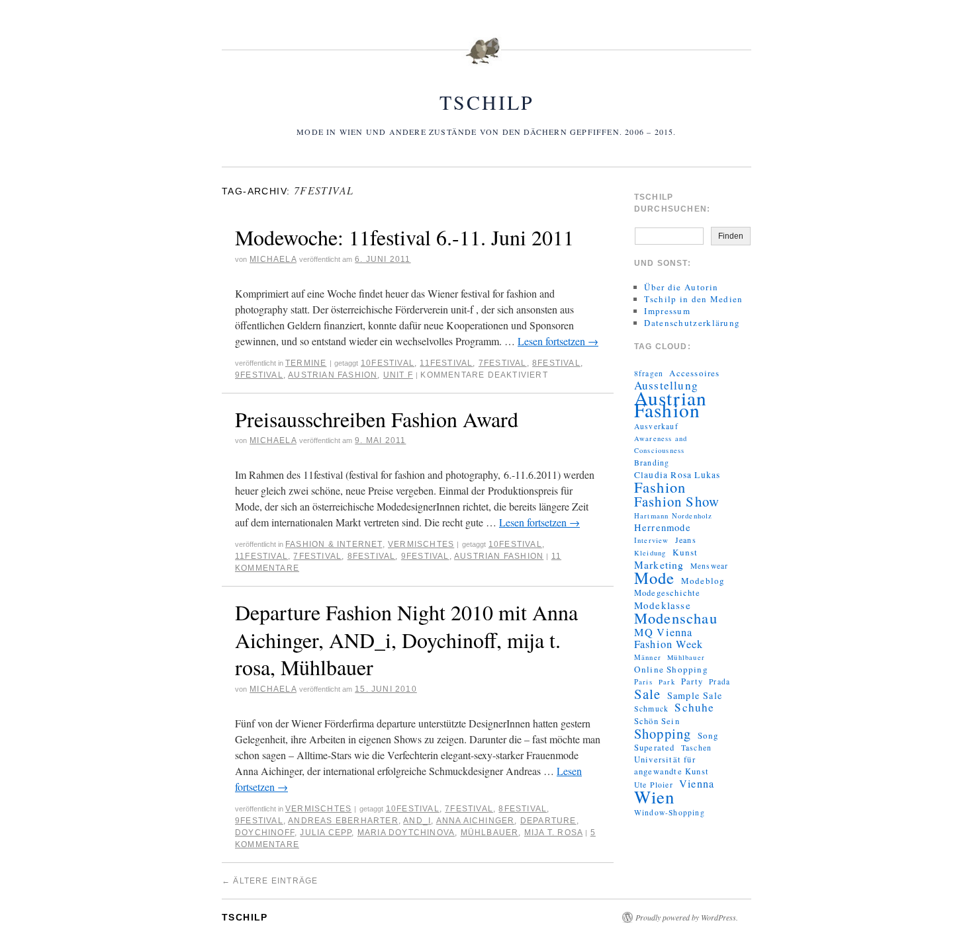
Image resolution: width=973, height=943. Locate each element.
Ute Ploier (653, 785)
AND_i (417, 820)
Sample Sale (694, 696)
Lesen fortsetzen (558, 341)
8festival (556, 363)
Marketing (659, 565)
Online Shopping (671, 669)
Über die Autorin (681, 287)
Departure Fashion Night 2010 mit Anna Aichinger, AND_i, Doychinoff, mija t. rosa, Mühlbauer (406, 639)
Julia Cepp (325, 832)
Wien (654, 797)
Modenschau (676, 618)
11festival (446, 363)
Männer (647, 657)
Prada (719, 681)
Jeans (685, 539)
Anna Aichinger (475, 820)
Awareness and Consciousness (661, 444)
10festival (387, 363)
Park (667, 681)
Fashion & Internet (334, 544)
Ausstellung (666, 385)
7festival (503, 363)
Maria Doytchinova (406, 832)
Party (692, 681)
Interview (651, 540)
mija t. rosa (553, 832)
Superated (654, 747)
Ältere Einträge (270, 880)
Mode (654, 578)
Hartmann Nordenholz (673, 515)
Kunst (685, 552)
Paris (643, 681)
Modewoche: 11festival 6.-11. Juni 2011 (404, 237)
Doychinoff (265, 832)
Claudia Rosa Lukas (677, 475)
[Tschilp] (486, 59)
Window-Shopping (669, 812)
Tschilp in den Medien (693, 299)
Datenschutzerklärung (692, 323)
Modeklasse (662, 605)
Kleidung (650, 552)
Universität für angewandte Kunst (671, 765)
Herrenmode (662, 528)
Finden (730, 236)
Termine (305, 363)
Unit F (398, 375)
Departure (548, 820)
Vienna (696, 784)
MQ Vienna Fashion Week (668, 638)
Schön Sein (657, 721)
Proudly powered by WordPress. (686, 917)
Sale (647, 694)
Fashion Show (676, 501)
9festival (259, 375)
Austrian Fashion (332, 375)
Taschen (696, 748)
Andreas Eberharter (343, 820)
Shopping (663, 733)
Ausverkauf (656, 426)
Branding (652, 463)
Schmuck (651, 709)
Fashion (660, 487)
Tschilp (487, 102)
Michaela (273, 259)
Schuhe (694, 708)
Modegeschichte (667, 592)
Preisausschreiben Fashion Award (376, 419)
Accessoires (694, 373)
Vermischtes (421, 544)
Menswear (709, 566)
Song (708, 735)
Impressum (667, 311)
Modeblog (703, 581)
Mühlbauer (490, 832)
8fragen (648, 373)
